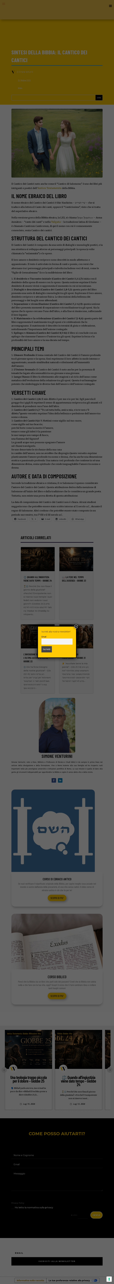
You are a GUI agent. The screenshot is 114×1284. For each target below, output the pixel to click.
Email (43, 636)
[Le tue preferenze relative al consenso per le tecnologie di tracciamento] (109, 1279)
